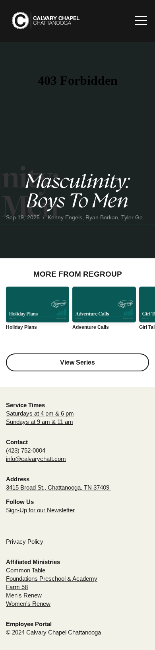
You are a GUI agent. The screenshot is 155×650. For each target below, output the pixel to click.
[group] (37, 311)
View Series (77, 362)
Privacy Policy (24, 541)
